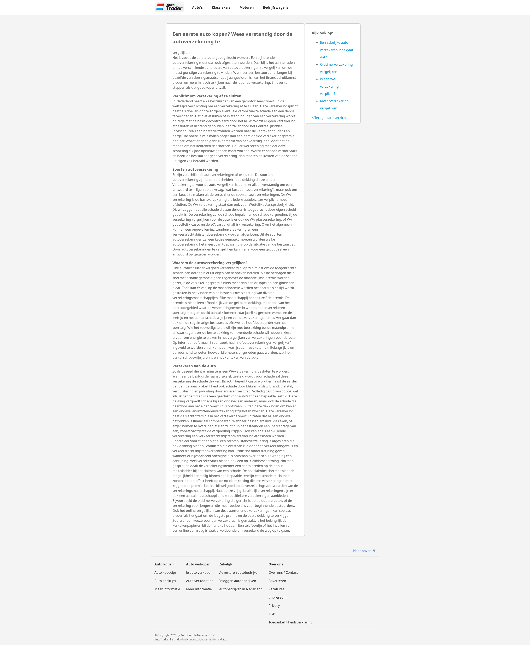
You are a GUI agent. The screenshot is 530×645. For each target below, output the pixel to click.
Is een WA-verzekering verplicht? (329, 86)
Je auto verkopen (199, 572)
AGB (272, 614)
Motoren (247, 7)
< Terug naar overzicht (329, 117)
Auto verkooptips (199, 580)
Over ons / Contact (283, 572)
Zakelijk (225, 564)
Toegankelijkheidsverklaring (291, 622)
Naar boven (362, 550)
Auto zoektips (165, 580)
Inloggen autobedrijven (237, 580)
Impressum (278, 597)
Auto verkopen (198, 564)
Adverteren (277, 580)
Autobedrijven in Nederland (241, 589)
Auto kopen (164, 564)
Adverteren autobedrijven (239, 572)
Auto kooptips (165, 572)
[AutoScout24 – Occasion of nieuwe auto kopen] (169, 7)
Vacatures (276, 589)
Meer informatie (167, 589)
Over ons (276, 564)
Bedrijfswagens (275, 7)
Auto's (197, 7)
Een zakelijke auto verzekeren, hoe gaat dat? (336, 49)
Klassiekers (221, 7)
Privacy (274, 605)
